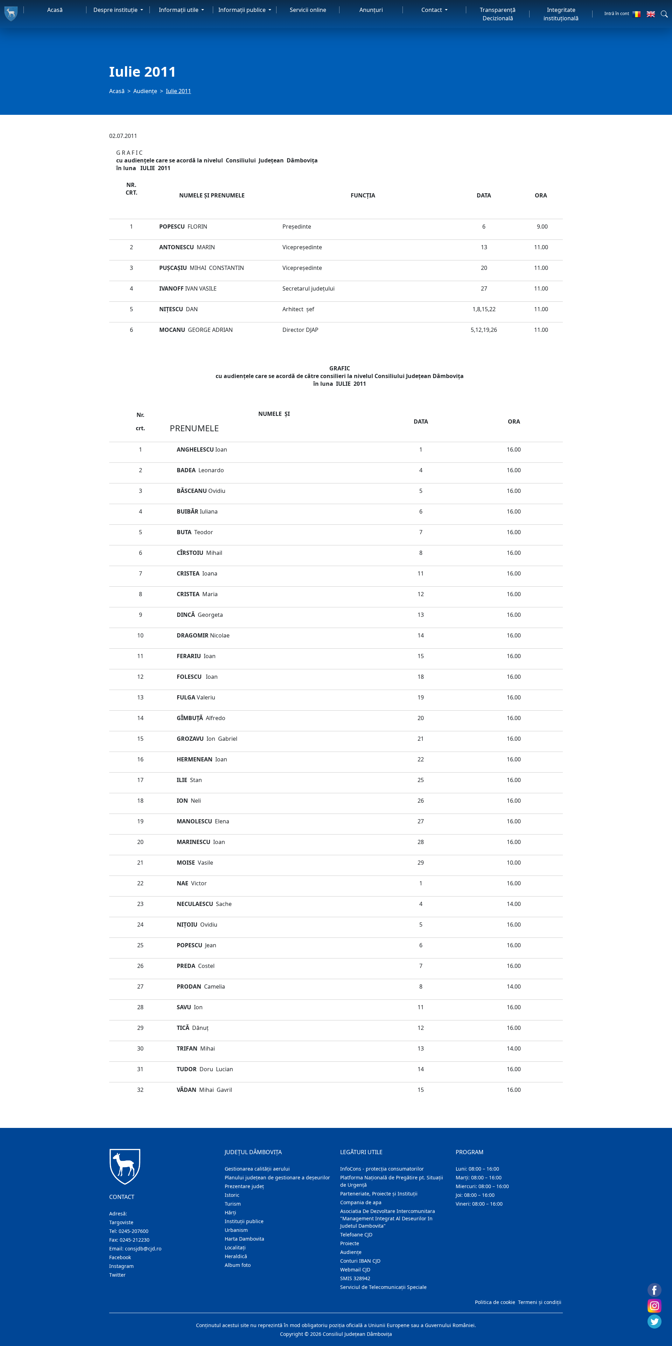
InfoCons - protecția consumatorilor (382, 1168)
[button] (664, 14)
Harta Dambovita (244, 1238)
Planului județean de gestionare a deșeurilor (277, 1177)
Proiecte (349, 1243)
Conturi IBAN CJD (360, 1260)
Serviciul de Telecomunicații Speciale (383, 1287)
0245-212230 (134, 1239)
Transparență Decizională (498, 14)
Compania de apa (361, 1202)
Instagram (121, 1266)
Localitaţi (235, 1247)
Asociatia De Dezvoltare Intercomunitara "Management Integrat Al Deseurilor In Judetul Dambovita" (387, 1218)
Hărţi (230, 1212)
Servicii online (308, 10)
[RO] (636, 14)
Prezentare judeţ (244, 1186)
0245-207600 (133, 1231)
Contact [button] (432, 10)
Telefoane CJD (356, 1234)
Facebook (120, 1257)
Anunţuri (371, 10)
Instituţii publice (244, 1221)
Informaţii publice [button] (242, 10)
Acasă (55, 10)
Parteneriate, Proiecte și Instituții (379, 1193)
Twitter (117, 1274)
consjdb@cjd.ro (143, 1248)
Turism (233, 1203)
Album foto (238, 1265)
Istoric (232, 1195)
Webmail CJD (355, 1269)
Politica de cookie (495, 1302)
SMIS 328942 (355, 1278)
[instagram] (655, 1306)
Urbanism (236, 1230)
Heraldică (236, 1256)
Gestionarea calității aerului (257, 1168)
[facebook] (655, 1290)
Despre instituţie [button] (116, 10)
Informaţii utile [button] (179, 10)
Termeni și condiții (539, 1302)
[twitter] (655, 1321)
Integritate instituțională (561, 14)
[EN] (650, 14)
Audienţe (145, 91)
